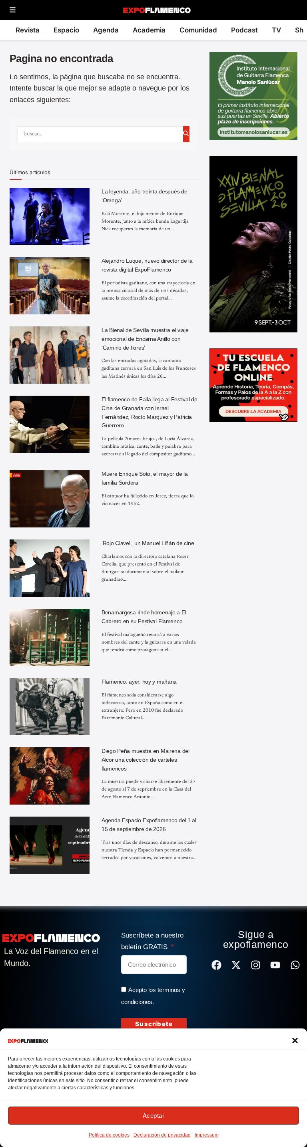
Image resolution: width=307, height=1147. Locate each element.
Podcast (244, 30)
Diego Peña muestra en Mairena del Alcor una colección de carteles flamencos (145, 759)
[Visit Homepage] (156, 10)
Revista (28, 30)
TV (276, 30)
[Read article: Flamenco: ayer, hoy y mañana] (50, 706)
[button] (295, 1040)
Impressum (207, 1135)
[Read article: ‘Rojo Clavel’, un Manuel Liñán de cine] (50, 568)
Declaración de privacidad (162, 1135)
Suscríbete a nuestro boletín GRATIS (152, 941)
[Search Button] (186, 134)
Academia (149, 30)
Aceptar (154, 1115)
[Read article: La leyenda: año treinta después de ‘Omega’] (50, 216)
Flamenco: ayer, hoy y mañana (139, 681)
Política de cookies (109, 1135)
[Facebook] (216, 965)
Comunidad (198, 30)
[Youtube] (275, 965)
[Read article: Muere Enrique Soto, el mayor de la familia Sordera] (50, 498)
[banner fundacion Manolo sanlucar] (253, 96)
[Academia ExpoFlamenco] (253, 384)
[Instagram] (256, 965)
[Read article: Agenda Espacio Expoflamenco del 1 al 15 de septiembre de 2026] (50, 845)
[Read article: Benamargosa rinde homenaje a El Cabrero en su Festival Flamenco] (50, 637)
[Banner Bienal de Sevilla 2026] (253, 244)
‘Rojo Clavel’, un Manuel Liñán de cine (148, 543)
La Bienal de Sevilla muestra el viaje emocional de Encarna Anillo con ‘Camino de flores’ (145, 338)
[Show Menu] (13, 10)
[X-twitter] (236, 965)
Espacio (66, 30)
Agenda (106, 30)
